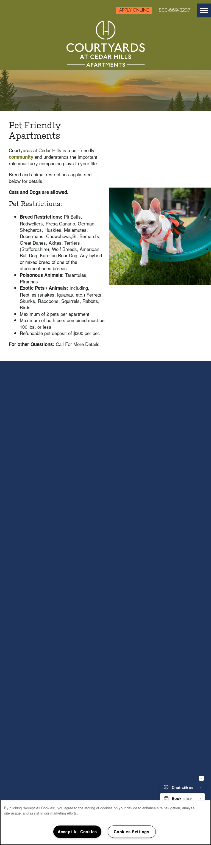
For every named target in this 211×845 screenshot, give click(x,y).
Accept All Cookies (77, 831)
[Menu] (204, 10)
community (22, 157)
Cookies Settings (131, 831)
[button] (132, 10)
